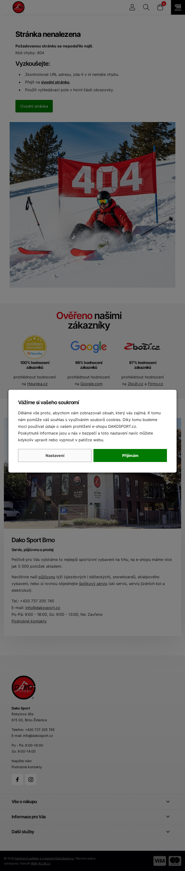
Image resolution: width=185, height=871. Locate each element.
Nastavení (55, 455)
